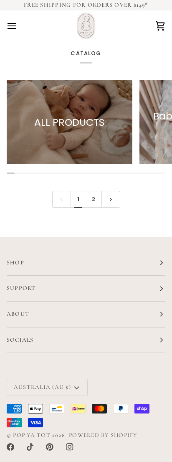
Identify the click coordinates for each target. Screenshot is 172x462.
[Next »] (110, 199)
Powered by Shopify (103, 435)
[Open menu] (19, 25)
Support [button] (21, 288)
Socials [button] (20, 339)
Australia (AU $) (42, 387)
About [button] (18, 313)
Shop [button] (15, 262)
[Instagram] (69, 447)
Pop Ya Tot (31, 435)
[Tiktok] (30, 447)
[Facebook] (10, 447)
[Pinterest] (49, 447)
